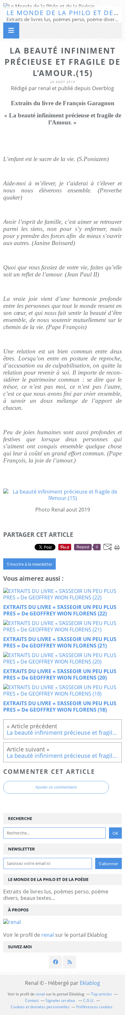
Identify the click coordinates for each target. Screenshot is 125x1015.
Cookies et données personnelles (40, 1007)
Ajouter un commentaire (56, 787)
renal (47, 934)
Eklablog (90, 982)
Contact (32, 1000)
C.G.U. (88, 1000)
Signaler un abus (61, 1000)
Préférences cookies (94, 1007)
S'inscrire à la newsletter (29, 564)
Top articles (101, 994)
